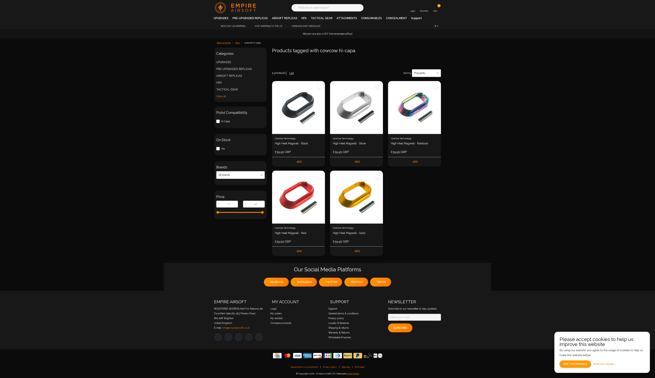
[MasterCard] (287, 355)
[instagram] (228, 337)
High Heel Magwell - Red (290, 233)
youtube (357, 282)
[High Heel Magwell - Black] (298, 107)
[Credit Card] (277, 355)
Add (299, 161)
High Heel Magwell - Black (291, 143)
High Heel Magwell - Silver (349, 143)
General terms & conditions (304, 367)
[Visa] (297, 355)
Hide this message (575, 364)
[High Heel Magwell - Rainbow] (414, 107)
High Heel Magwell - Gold (349, 233)
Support (416, 18)
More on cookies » (604, 364)
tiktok (381, 282)
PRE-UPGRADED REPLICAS (250, 18)
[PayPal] (347, 355)
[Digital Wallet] (378, 355)
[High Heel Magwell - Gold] (356, 197)
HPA (304, 18)
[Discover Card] (317, 355)
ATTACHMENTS (347, 18)
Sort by (407, 73)
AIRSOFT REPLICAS (284, 18)
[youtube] (249, 337)
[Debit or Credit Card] (367, 355)
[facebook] (218, 337)
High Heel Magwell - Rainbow (409, 143)
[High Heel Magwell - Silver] (356, 107)
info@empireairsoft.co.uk (236, 327)
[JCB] (327, 355)
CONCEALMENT (396, 18)
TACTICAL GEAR (321, 18)
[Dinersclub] (337, 355)
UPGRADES (221, 18)
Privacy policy (330, 367)
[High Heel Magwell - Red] (298, 197)
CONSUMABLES (371, 18)
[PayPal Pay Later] (357, 355)
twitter (331, 282)
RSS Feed (359, 367)
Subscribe (400, 327)
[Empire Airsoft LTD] (235, 7)
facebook (277, 282)
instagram (304, 282)
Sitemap (345, 367)
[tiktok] (259, 337)
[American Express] (307, 355)
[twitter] (239, 337)
